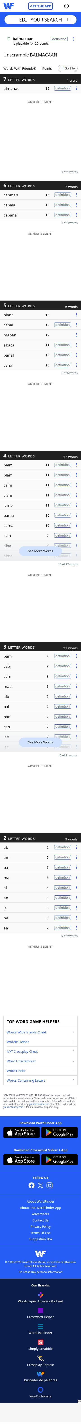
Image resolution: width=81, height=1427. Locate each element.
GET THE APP (40, 6)
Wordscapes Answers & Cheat (40, 1301)
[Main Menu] (76, 6)
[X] (40, 1186)
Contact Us (40, 1220)
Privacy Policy (41, 1226)
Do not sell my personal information (40, 1272)
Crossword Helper (40, 1317)
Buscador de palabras (40, 1380)
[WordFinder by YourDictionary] (8, 6)
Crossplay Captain (40, 1365)
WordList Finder (40, 1333)
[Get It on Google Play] (59, 1133)
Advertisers (40, 1214)
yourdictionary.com (39, 1104)
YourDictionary (40, 1396)
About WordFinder (40, 1201)
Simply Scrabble (40, 1349)
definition (59, 39)
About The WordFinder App (40, 1208)
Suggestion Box (40, 1239)
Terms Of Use (40, 1233)
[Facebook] (31, 1186)
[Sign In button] (66, 6)
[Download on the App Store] (21, 1133)
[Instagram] (49, 1186)
